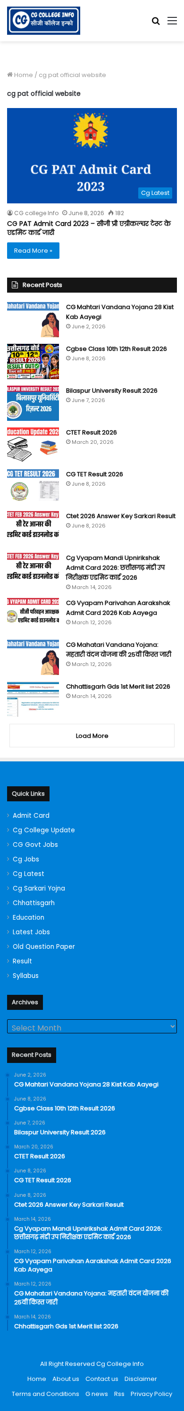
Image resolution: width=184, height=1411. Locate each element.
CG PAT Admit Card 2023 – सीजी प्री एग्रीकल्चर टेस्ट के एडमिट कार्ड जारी (89, 228)
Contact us (101, 1378)
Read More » (33, 250)
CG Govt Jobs (35, 844)
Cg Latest (28, 873)
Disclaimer (141, 1378)
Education (28, 917)
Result (22, 961)
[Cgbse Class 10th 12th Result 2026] (33, 361)
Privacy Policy (151, 1393)
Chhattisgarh (34, 903)
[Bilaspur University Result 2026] (33, 403)
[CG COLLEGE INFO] (43, 21)
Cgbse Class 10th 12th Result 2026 (116, 348)
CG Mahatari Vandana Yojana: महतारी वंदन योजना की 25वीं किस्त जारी (118, 649)
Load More (92, 735)
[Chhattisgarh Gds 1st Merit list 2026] (33, 699)
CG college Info (36, 213)
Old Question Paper (44, 946)
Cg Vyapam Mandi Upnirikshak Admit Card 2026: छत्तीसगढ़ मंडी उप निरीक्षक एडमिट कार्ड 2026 (115, 567)
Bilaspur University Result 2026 (112, 390)
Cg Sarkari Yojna (39, 888)
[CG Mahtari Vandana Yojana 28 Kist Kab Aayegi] (33, 319)
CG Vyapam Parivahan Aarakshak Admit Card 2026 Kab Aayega (118, 607)
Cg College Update (44, 830)
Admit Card (31, 815)
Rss (119, 1393)
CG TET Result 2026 (94, 474)
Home (23, 74)
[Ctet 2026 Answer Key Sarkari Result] (33, 528)
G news (96, 1393)
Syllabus (26, 975)
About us (65, 1378)
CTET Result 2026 (91, 432)
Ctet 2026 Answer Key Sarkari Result (121, 516)
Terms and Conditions (45, 1393)
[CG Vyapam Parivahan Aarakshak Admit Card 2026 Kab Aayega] (33, 615)
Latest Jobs (31, 932)
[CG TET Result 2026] (33, 486)
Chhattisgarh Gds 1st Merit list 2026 (118, 686)
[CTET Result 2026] (33, 445)
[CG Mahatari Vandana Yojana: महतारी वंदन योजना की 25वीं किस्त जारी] (33, 657)
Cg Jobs (26, 859)
